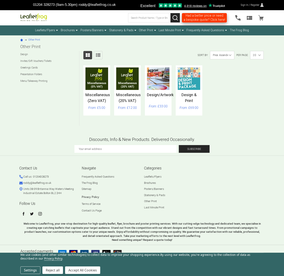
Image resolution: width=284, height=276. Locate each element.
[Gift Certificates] (249, 18)
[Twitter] (32, 214)
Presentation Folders (31, 74)
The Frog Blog (239, 30)
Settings (30, 270)
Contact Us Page (92, 210)
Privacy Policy (90, 197)
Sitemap (86, 188)
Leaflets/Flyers (45, 30)
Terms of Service (91, 203)
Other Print (146, 30)
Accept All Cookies (82, 270)
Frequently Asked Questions (205, 30)
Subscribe (194, 148)
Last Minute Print (170, 30)
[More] (57, 30)
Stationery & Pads (121, 30)
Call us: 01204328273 (36, 176)
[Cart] (261, 18)
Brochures (68, 30)
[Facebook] (23, 214)
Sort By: (203, 55)
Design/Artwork (160, 95)
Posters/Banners (92, 30)
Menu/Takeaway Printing (33, 81)
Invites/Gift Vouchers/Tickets (36, 61)
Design (24, 54)
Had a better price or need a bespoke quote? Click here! (204, 18)
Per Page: (242, 55)
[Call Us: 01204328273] (238, 18)
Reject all (53, 270)
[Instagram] (40, 214)
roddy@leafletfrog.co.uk (97, 5)
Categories (153, 168)
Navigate (89, 168)
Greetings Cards (29, 67)
